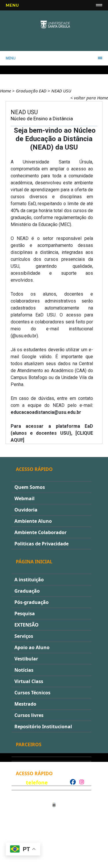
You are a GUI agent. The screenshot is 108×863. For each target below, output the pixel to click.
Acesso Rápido (34, 469)
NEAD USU (61, 91)
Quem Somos (29, 487)
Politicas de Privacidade (41, 543)
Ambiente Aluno (33, 521)
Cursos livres (28, 715)
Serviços (23, 636)
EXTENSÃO (26, 625)
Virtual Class (28, 681)
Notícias (23, 670)
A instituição (29, 579)
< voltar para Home (89, 98)
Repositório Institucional (43, 726)
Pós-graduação (31, 602)
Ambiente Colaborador (40, 532)
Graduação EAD (31, 91)
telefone (37, 782)
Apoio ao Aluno (32, 647)
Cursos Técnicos (32, 692)
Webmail (24, 498)
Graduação (27, 591)
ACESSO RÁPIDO (34, 773)
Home (5, 91)
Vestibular (26, 659)
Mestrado (25, 704)
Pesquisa (24, 613)
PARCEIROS (28, 744)
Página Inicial (34, 561)
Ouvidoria (25, 510)
